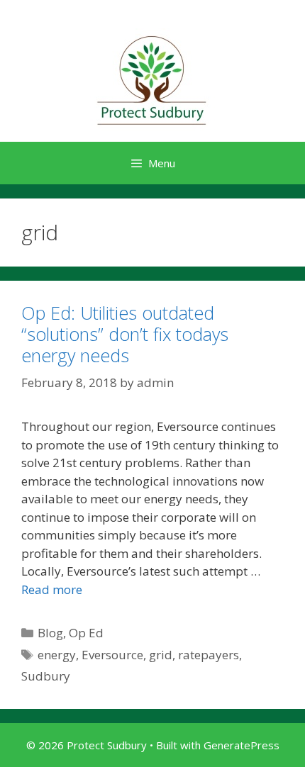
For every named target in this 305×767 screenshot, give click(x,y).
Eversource (112, 654)
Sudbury (45, 676)
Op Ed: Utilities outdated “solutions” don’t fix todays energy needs (124, 334)
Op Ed (86, 633)
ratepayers (208, 654)
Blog (50, 633)
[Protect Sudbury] (152, 80)
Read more (51, 589)
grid (160, 654)
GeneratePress (241, 745)
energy (57, 654)
